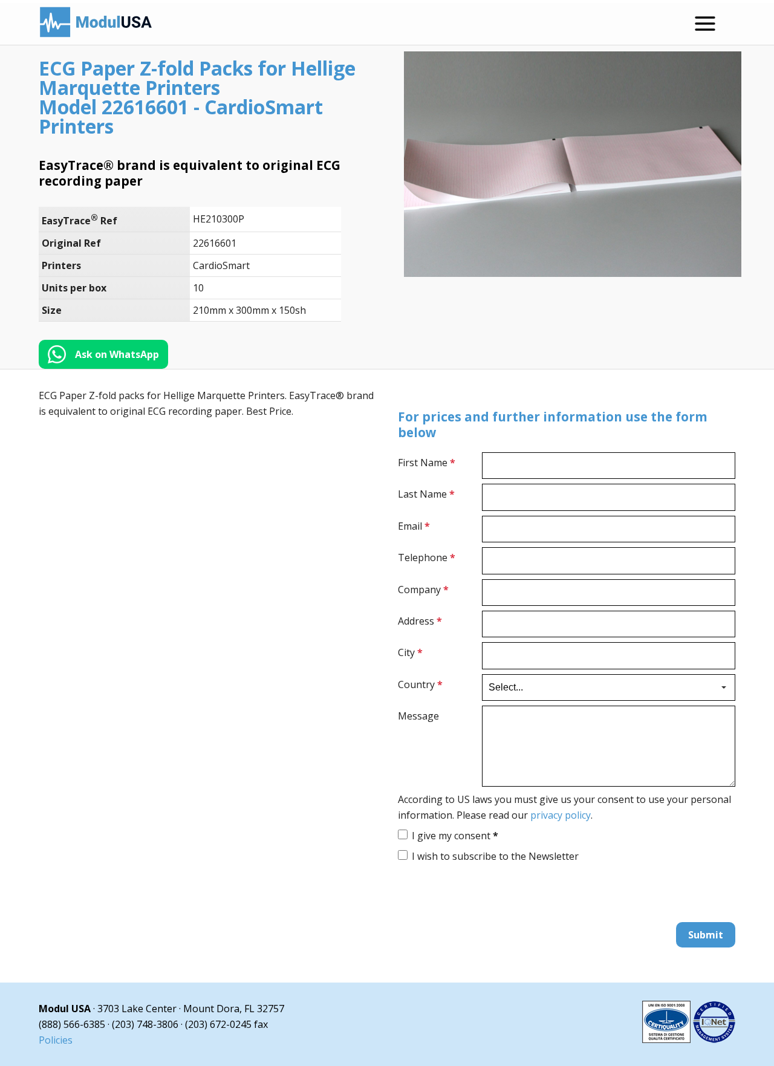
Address (420, 621)
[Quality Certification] (688, 1039)
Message (418, 716)
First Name (426, 462)
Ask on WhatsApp (117, 354)
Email (414, 526)
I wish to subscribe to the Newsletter (495, 856)
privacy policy (560, 815)
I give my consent (455, 835)
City (410, 652)
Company (423, 589)
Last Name (426, 494)
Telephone (426, 557)
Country (420, 684)
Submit (705, 934)
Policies (56, 1040)
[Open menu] (705, 23)
